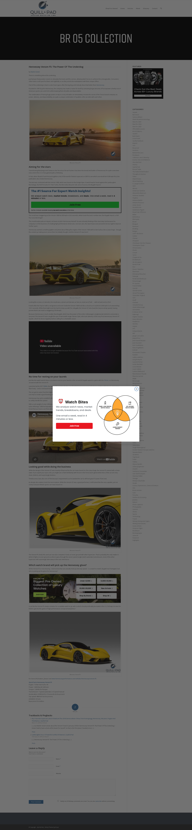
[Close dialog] (136, 389)
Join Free (74, 425)
